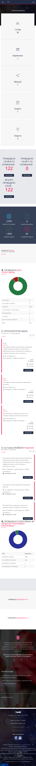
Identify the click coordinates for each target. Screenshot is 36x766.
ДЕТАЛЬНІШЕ (9, 175)
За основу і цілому (8, 303)
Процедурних (6, 313)
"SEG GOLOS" (17, 761)
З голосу (5, 316)
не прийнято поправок (10, 566)
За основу (5, 300)
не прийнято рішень (9, 560)
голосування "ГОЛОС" (25, 744)
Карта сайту (18, 666)
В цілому (5, 307)
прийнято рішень (8, 557)
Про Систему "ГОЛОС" (17, 730)
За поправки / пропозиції (10, 310)
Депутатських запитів (9, 319)
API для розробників (18, 727)
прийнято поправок (9, 563)
